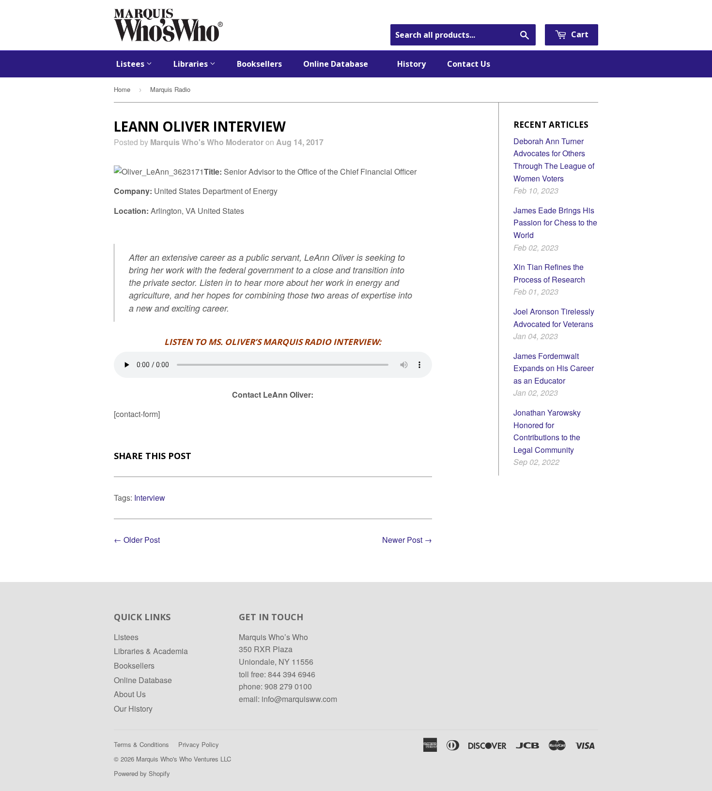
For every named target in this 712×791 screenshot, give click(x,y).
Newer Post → (407, 539)
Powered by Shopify (142, 773)
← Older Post (137, 539)
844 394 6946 (291, 674)
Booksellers (259, 64)
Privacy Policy (198, 744)
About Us (130, 694)
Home (122, 89)
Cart (578, 34)
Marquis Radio (170, 89)
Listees (131, 64)
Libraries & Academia (151, 651)
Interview (149, 497)
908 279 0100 (288, 686)
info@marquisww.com (299, 698)
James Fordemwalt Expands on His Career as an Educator (553, 368)
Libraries (191, 64)
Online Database (339, 64)
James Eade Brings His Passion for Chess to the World (555, 222)
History (411, 64)
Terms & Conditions (141, 744)
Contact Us (468, 64)
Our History (133, 708)
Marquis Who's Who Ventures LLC (183, 758)
